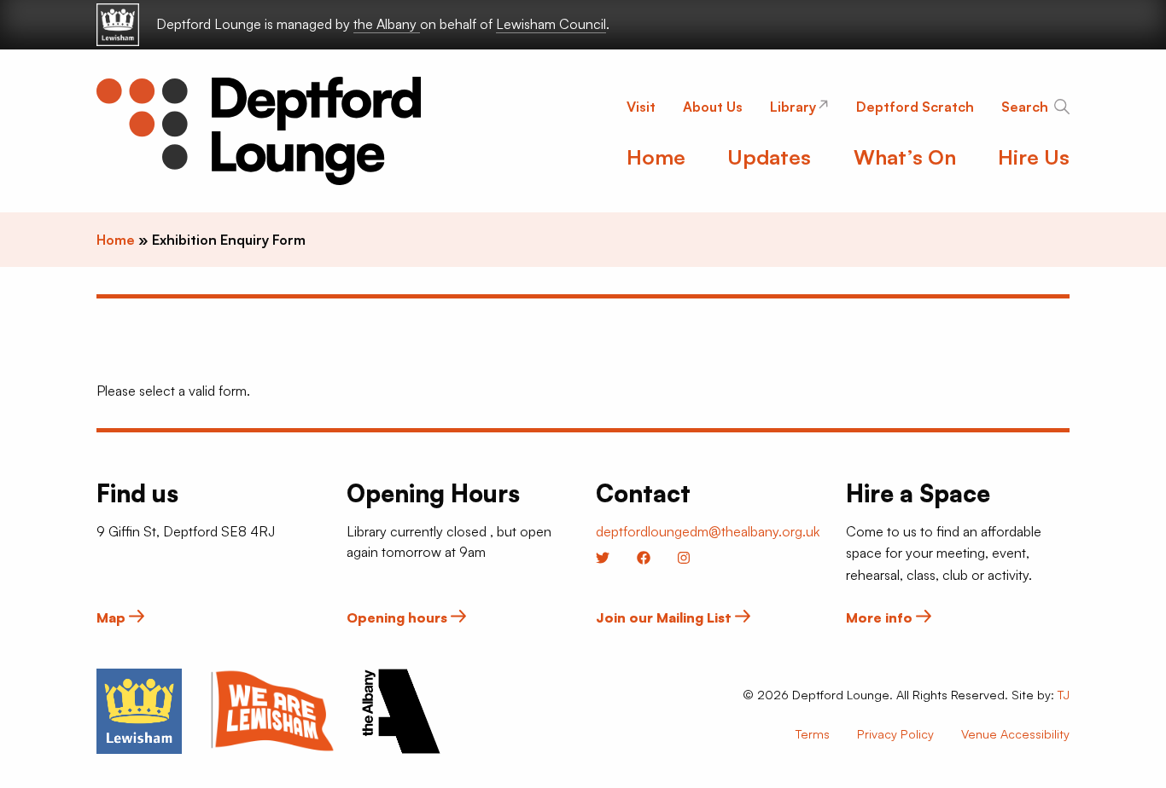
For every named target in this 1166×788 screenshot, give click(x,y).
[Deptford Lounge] (258, 131)
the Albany (386, 23)
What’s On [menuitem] (905, 157)
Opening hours (399, 617)
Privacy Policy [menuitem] (895, 733)
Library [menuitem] (793, 106)
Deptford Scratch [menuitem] (915, 106)
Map (112, 617)
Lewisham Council (551, 23)
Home (115, 239)
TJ (1064, 694)
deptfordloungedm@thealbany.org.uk (707, 531)
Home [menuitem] (656, 157)
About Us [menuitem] (713, 106)
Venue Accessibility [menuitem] (1015, 733)
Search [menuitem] (1024, 106)
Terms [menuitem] (813, 733)
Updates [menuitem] (769, 157)
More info (881, 617)
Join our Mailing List (665, 617)
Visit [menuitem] (641, 106)
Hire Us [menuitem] (1034, 157)
